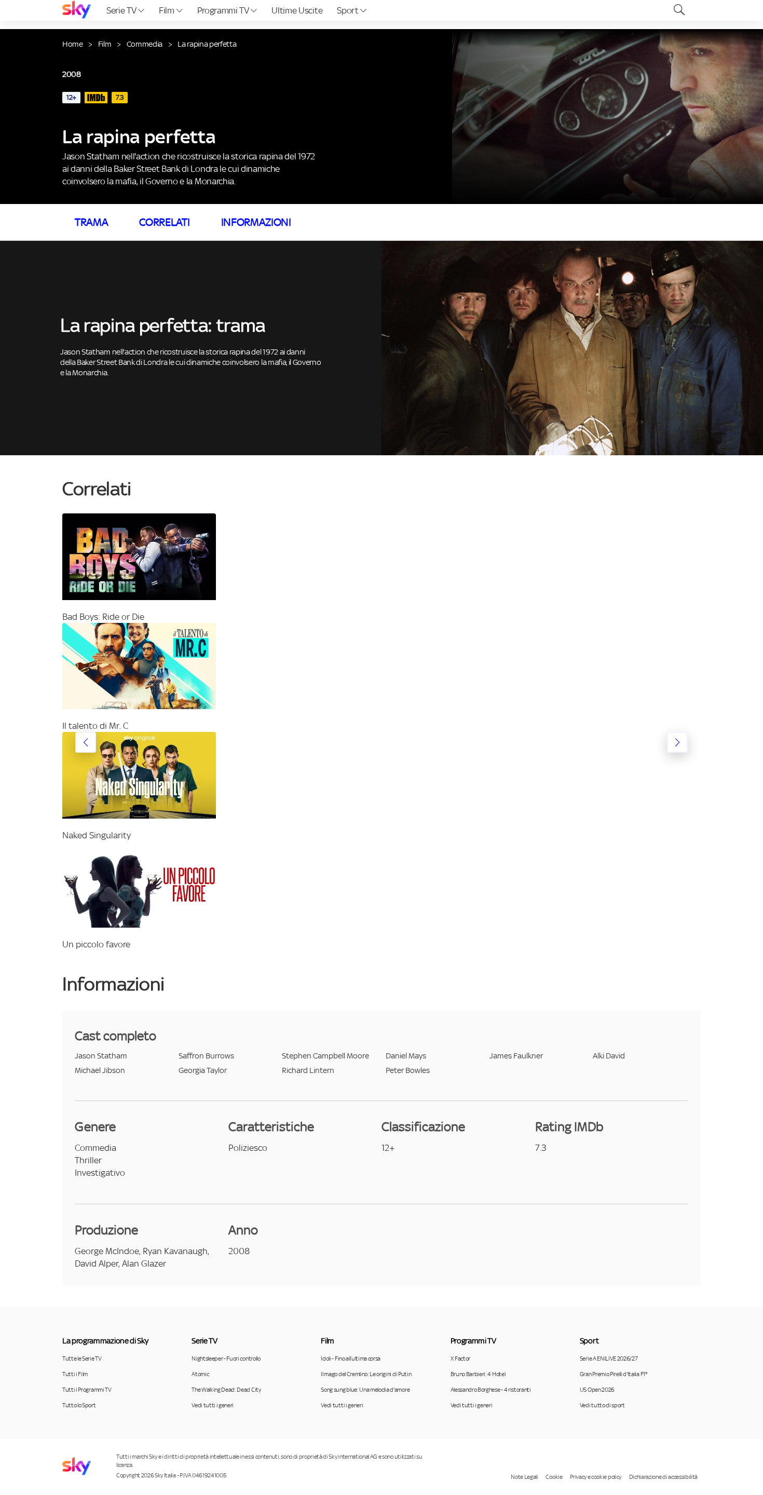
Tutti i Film (75, 1374)
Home (72, 43)
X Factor (460, 1358)
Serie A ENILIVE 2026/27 (609, 1358)
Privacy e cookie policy (595, 1476)
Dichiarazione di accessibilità (663, 1476)
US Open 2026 (597, 1389)
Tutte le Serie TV (82, 1358)
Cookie (554, 1476)
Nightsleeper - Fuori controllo (226, 1358)
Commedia (144, 43)
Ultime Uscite (296, 10)
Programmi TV (224, 10)
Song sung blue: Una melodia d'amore (365, 1389)
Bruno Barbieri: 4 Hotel (478, 1374)
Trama (91, 222)
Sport (348, 10)
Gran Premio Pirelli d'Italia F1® (613, 1374)
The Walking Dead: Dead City (226, 1389)
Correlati (164, 222)
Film (167, 10)
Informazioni (256, 222)
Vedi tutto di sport (602, 1405)
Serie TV (122, 10)
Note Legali (524, 1476)
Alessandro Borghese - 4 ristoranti (491, 1389)
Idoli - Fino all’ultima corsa (350, 1358)
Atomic (200, 1374)
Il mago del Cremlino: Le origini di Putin (366, 1374)
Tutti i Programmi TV (87, 1389)
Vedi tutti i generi (213, 1405)
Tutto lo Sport (79, 1405)
